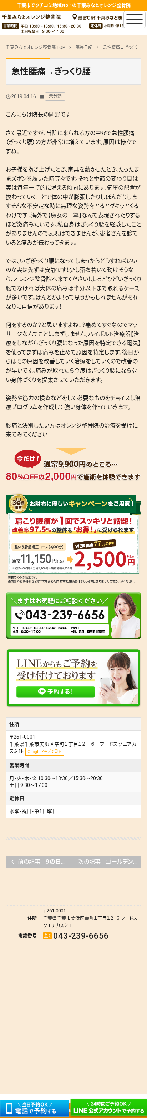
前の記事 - (42, 861)
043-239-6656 (76, 936)
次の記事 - (109, 861)
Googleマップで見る (44, 751)
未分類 (55, 96)
